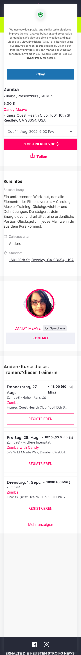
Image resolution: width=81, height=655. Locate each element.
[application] (40, 327)
